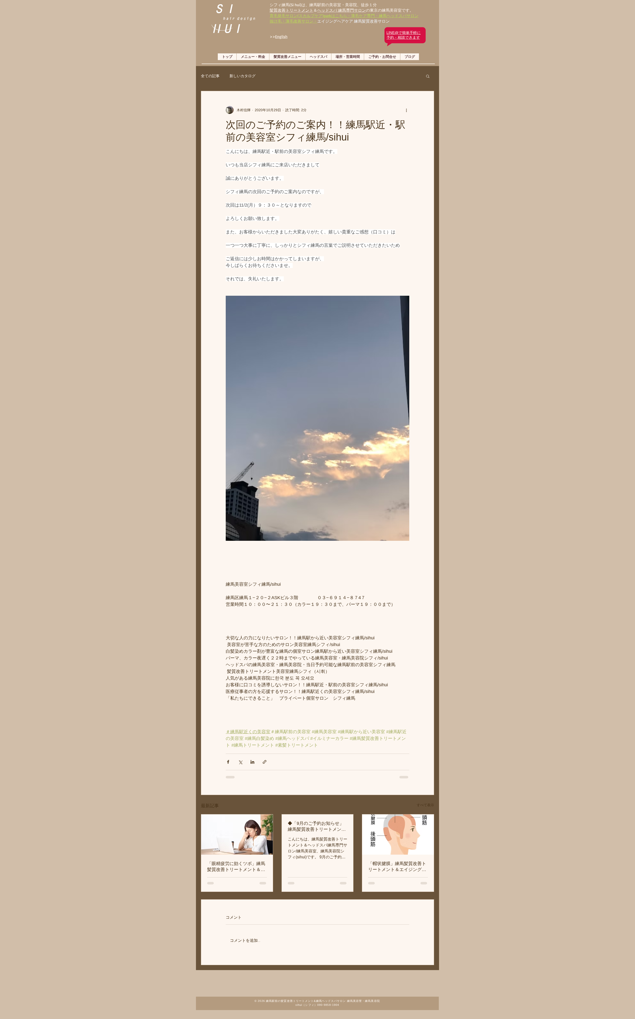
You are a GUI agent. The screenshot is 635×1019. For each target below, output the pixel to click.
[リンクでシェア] (264, 762)
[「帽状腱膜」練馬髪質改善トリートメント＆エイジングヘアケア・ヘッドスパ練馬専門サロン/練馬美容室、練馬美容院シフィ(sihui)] (398, 834)
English (281, 36)
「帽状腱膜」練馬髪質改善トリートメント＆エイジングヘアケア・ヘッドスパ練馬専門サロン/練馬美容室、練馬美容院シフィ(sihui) (397, 867)
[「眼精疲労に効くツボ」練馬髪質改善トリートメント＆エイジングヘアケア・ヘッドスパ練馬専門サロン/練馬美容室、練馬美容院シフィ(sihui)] (237, 834)
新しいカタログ (242, 76)
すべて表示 (425, 805)
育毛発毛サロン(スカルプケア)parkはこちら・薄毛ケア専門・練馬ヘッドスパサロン (344, 15)
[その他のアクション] (406, 110)
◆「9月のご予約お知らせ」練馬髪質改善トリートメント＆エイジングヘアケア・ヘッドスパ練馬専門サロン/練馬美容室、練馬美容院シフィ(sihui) (317, 826)
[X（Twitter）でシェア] (240, 762)
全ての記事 (210, 76)
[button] (427, 76)
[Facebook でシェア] (228, 762)
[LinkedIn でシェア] (252, 762)
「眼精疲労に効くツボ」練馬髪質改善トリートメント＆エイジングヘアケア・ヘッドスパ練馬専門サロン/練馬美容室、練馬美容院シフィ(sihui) (236, 867)
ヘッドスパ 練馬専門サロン (341, 10)
